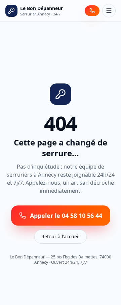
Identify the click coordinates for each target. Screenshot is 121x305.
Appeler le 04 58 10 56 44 (66, 215)
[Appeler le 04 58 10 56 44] (92, 10)
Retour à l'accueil (60, 236)
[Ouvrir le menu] (109, 10)
